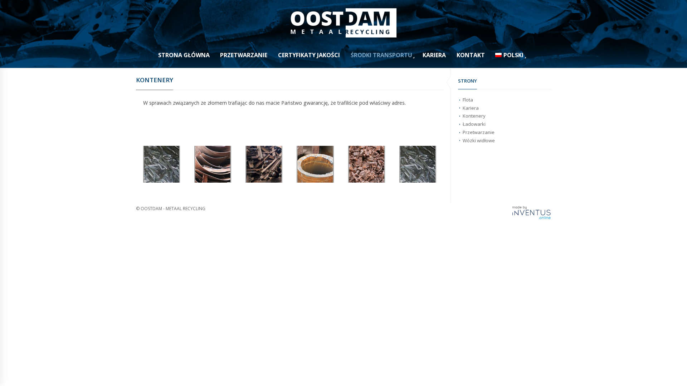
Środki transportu (381, 55)
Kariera (434, 55)
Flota (468, 99)
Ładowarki (474, 124)
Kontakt (471, 55)
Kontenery (474, 116)
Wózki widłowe (479, 140)
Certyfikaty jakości (309, 55)
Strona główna (184, 55)
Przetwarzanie (243, 55)
